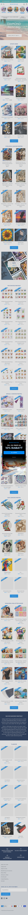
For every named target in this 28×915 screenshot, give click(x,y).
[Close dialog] (24, 441)
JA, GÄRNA (14, 452)
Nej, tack (14, 457)
